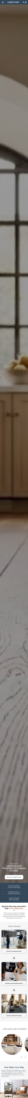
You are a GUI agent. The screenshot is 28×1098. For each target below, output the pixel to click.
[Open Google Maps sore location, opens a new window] (26, 2)
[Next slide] (25, 1057)
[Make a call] (24, 2)
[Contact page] (14, 887)
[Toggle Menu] (2, 2)
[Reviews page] (14, 899)
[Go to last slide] (21, 1057)
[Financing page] (14, 893)
